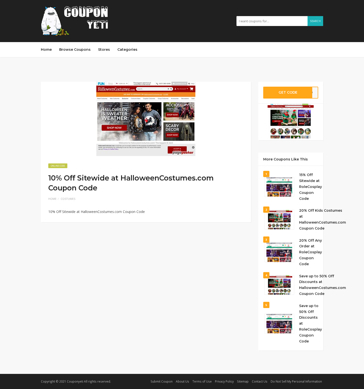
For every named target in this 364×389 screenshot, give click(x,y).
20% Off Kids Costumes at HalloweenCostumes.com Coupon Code (322, 219)
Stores (104, 49)
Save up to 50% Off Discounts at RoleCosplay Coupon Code (310, 323)
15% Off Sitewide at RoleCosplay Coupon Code (310, 187)
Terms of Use (202, 381)
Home (46, 49)
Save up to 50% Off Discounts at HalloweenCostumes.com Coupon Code (322, 285)
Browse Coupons (75, 49)
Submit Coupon (162, 381)
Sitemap (243, 381)
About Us (182, 381)
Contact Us (259, 381)
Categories (127, 49)
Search (315, 21)
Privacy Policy (224, 381)
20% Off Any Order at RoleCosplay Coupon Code (310, 252)
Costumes (68, 199)
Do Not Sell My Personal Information (296, 381)
